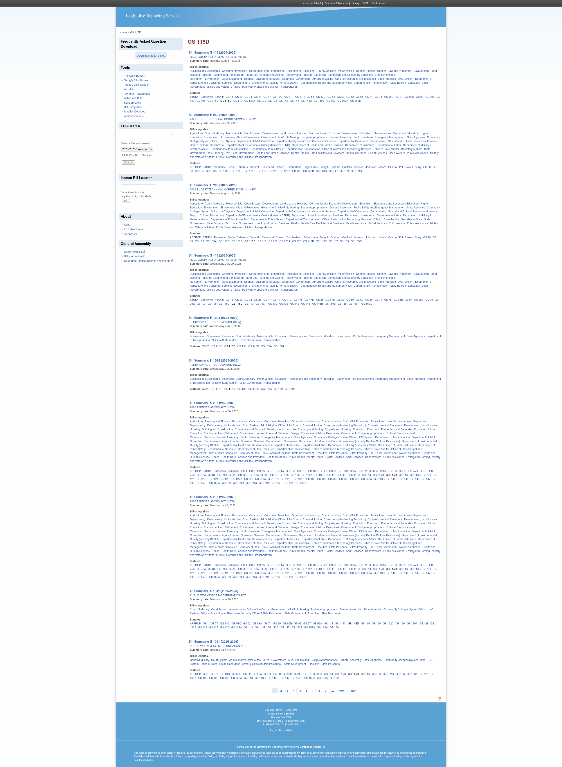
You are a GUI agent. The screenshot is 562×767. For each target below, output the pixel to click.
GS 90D (243, 475)
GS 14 (229, 96)
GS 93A (254, 475)
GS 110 (331, 475)
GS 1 (244, 471)
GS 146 (415, 479)
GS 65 (383, 471)
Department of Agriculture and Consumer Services (306, 141)
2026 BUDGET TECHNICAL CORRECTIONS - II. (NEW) (223, 119)
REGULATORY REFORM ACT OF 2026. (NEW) (218, 56)
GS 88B (409, 96)
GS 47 (267, 96)
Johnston (371, 167)
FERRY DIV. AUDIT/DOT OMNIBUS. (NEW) (215, 322)
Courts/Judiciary (326, 70)
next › (342, 691)
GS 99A (317, 623)
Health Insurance (356, 153)
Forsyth (219, 96)
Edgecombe (310, 167)
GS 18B (301, 471)
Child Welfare (397, 153)
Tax (227, 153)
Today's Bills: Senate (136, 84)
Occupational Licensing (300, 70)
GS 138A (236, 627)
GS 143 (294, 100)
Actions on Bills (133, 98)
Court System (252, 133)
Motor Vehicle (346, 70)
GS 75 (378, 96)
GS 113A (354, 475)
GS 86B (388, 96)
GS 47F (288, 96)
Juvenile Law (394, 421)
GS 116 (262, 171)
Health (295, 153)
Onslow (392, 167)
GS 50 (333, 471)
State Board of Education (405, 82)
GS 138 (343, 479)
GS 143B (306, 100)
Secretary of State (411, 149)
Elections (209, 437)
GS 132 (261, 100)
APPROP (195, 167)
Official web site (134, 251)
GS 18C (313, 471)
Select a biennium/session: (137, 143)
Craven (280, 167)
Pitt (401, 167)
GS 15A (290, 471)
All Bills (128, 89)
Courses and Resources (336, 3)
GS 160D (355, 100)
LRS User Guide (134, 229)
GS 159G (356, 171)
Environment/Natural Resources (275, 78)
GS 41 (257, 96)
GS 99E (430, 96)
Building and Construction (228, 74)
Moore (382, 167)
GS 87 (399, 96)
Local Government (243, 153)
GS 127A (236, 479)
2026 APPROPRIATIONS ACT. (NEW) (212, 407)
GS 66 (359, 96)
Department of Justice (287, 445)
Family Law (377, 421)
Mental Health (315, 457)
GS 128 (248, 479)
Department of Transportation (371, 82)
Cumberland (293, 167)
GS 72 (402, 471)
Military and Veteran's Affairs (223, 86)
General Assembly (340, 137)
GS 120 (427, 475)
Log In (273, 730)
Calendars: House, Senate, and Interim (148, 260)
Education (320, 74)
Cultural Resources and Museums (355, 78)
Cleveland (267, 167)
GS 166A (300, 483)
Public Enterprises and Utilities (260, 86)
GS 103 (201, 303)
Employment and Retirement (221, 433)
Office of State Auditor (386, 149)
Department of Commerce (353, 141)
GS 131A (273, 479)
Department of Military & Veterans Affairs (352, 445)
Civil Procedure (359, 421)
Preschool (373, 429)
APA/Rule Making (322, 78)
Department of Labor (388, 145)
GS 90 (419, 96)
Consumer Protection (234, 70)
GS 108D (319, 475)
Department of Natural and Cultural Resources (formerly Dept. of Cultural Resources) (349, 441)
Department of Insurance (360, 145)
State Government (303, 453)
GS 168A (322, 627)
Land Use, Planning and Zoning (265, 74)
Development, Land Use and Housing (284, 133)
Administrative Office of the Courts (281, 425)
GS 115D (225, 100)
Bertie (231, 167)
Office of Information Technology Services (346, 149)
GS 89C (222, 475)
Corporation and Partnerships (267, 70)
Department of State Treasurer (256, 449)
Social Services (377, 153)
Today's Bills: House (136, 80)
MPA (365, 3)
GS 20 (239, 96)
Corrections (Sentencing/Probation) (345, 425)
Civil (345, 421)
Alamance (220, 167)
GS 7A (261, 471)
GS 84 (211, 475)
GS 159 (330, 100)
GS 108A (211, 171)
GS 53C (343, 471)
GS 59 (340, 96)
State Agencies (387, 78)
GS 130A (249, 100)
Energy (294, 433)
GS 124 (213, 479)
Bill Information (134, 256)
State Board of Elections (276, 453)
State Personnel (338, 453)
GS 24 (248, 96)
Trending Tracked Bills (137, 93)
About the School (312, 3)
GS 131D (286, 479)
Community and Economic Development (333, 133)
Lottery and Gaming (418, 457)
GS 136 (296, 171)
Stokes (409, 167)
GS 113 (342, 475)
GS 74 (369, 96)
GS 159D (238, 483)
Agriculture (196, 133)
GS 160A (342, 100)
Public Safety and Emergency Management (379, 137)
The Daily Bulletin (134, 75)
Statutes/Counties (134, 111)
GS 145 (404, 479)
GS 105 (200, 100)
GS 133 (272, 100)
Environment (212, 78)
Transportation (289, 86)
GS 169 (334, 627)
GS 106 (295, 475)
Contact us (130, 233)
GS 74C (413, 471)
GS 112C (224, 171)
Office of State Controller (222, 453)
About (127, 224)
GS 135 (321, 479)
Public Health (297, 457)
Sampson (233, 471)
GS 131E (299, 479)
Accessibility (285, 730)
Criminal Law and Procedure (394, 70)
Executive (321, 453)
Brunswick (207, 96)
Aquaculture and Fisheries (238, 78)
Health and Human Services (272, 153)
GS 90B (287, 623)
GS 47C (277, 96)
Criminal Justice (365, 70)
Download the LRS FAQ (151, 55)
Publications (378, 3)
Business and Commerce (205, 70)
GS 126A (284, 171)
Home (123, 32)
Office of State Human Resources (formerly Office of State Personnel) (241, 613)
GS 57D (321, 96)
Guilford (347, 167)
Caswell (254, 167)
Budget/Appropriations (314, 137)
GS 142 (283, 100)
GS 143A (366, 479)
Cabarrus (242, 167)
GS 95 (264, 475)
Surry (418, 167)
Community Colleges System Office (335, 437)
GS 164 (289, 483)
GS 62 (350, 96)
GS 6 (252, 471)
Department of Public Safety (267, 149)
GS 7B (270, 471)
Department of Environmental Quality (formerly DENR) (266, 82)
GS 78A (201, 475)
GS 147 (333, 171)
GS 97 (274, 475)
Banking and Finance (217, 421)
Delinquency (214, 425)
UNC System (405, 78)
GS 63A (373, 471)
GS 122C (201, 479)
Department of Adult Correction (255, 141)
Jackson (359, 167)
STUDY (194, 96)
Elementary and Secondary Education (350, 74)
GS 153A (266, 346)
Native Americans (409, 453)
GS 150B (319, 100)
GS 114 (366, 475)
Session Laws (132, 102)
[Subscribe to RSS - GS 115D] (315, 699)
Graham (335, 167)
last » (354, 691)
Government (303, 78)
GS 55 (310, 96)
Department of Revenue (221, 449)
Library (355, 3)
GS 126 (272, 171)
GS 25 (257, 299)
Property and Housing (299, 74)
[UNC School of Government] (223, 3)
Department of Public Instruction (230, 149)
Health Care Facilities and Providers (322, 153)
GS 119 (237, 100)
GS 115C (212, 100)
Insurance (228, 336)
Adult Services (354, 457)
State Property (215, 153)
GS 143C (321, 171)
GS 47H (300, 96)
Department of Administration (392, 437)
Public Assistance (417, 153)
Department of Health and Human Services (326, 82)
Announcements (134, 116)
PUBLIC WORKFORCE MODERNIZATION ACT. (218, 595)
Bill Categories (133, 107)
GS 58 (331, 96)
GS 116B (415, 475)
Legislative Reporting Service (153, 16)
